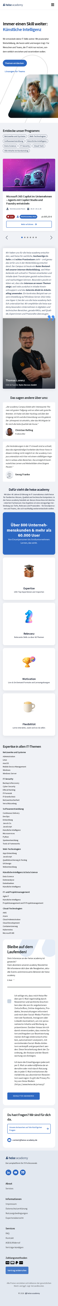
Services (9, 1188)
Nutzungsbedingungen (17, 1213)
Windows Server (10, 773)
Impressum (11, 1203)
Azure (5, 916)
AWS (5, 912)
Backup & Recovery (11, 783)
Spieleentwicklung (10, 840)
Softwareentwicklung (13, 141)
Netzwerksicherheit (11, 800)
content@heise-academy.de (24, 1140)
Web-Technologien (38, 136)
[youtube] (15, 1172)
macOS (6, 763)
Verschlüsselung (10, 803)
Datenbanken (8, 883)
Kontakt (10, 1238)
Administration (9, 756)
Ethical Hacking (9, 790)
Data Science (10, 146)
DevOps (6, 816)
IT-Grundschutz (9, 796)
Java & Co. (7, 823)
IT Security (25, 146)
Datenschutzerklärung (16, 1208)
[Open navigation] (52, 5)
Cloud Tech (39, 146)
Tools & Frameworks (11, 843)
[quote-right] (23, 1172)
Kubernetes (8, 929)
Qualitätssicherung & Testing (15, 860)
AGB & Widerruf (13, 1242)
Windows (6, 770)
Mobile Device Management (14, 766)
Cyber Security (9, 786)
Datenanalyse (8, 880)
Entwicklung (8, 820)
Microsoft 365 (8, 933)
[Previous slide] (7, 237)
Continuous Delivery (11, 813)
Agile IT (6, 896)
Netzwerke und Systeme (14, 136)
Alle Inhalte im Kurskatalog (16, 150)
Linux (5, 760)
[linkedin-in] (8, 1172)
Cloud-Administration (11, 919)
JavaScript (7, 826)
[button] (22, 237)
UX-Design (7, 863)
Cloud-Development (11, 923)
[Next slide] (51, 237)
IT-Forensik (7, 793)
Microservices (9, 833)
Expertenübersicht (15, 1217)
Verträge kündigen (14, 1247)
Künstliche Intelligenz (37, 141)
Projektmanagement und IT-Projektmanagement (23, 903)
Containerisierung (10, 926)
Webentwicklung (10, 867)
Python (6, 837)
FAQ (7, 1233)
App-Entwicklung (10, 853)
